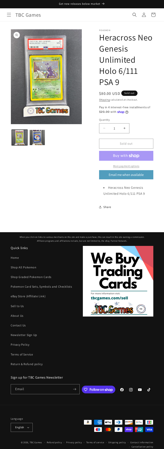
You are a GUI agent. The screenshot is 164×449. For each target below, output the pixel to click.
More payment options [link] (126, 166)
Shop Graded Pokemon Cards (31, 277)
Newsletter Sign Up (24, 335)
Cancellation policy (142, 446)
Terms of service (95, 442)
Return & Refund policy (26, 364)
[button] (9, 14)
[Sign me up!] (74, 389)
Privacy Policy (20, 344)
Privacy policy (74, 442)
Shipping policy (117, 442)
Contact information (141, 442)
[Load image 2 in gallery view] (37, 137)
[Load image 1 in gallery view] (19, 137)
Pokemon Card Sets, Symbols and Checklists (41, 286)
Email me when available (126, 174)
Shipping (104, 99)
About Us (17, 316)
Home (15, 258)
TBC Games (36, 442)
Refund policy (54, 442)
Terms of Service (22, 354)
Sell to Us (17, 306)
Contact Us (18, 325)
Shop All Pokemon (24, 267)
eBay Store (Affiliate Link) (28, 296)
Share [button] (107, 207)
